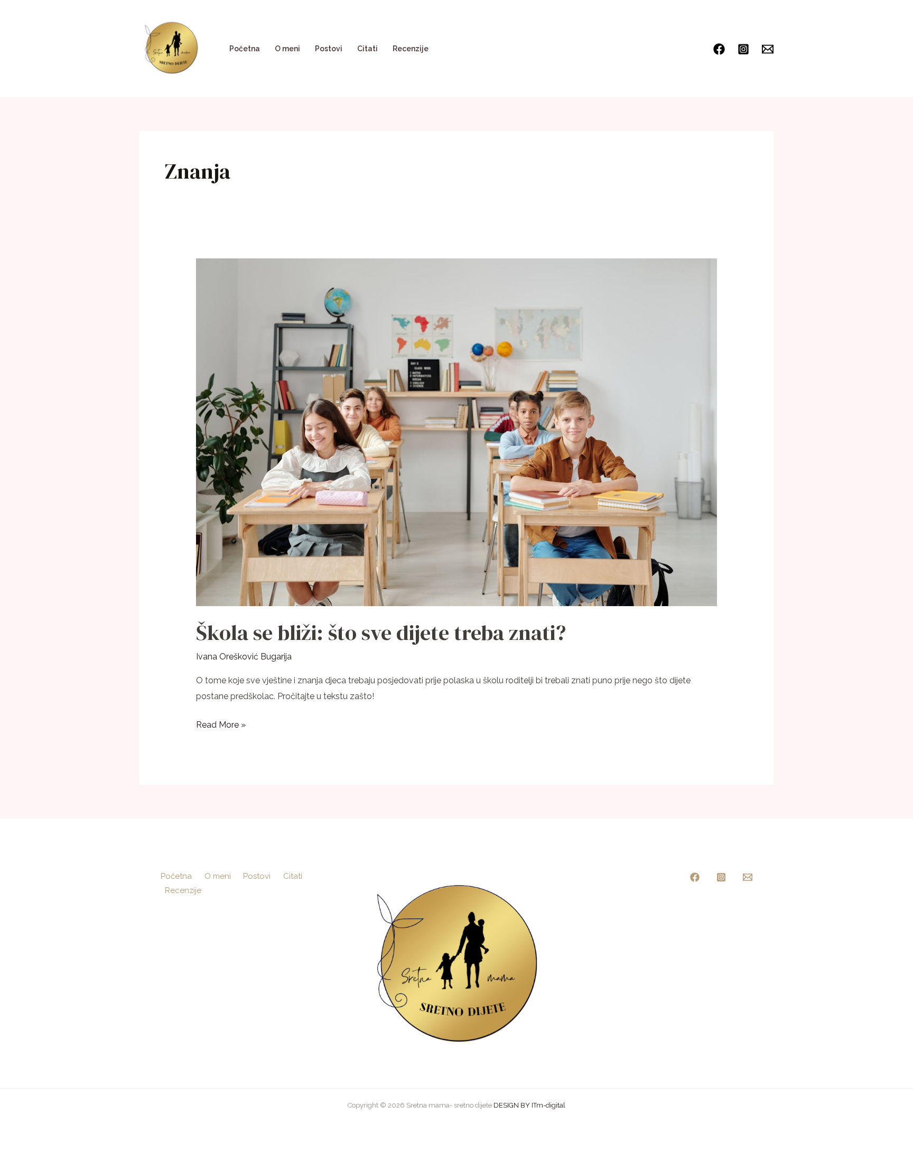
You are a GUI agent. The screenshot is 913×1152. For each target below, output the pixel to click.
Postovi (328, 48)
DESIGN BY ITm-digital (529, 1105)
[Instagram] (743, 49)
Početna (244, 48)
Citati (367, 48)
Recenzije (410, 48)
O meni (287, 48)
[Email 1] (747, 877)
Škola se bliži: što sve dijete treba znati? (381, 632)
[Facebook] (719, 49)
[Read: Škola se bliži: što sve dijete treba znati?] (457, 431)
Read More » (221, 723)
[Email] (768, 49)
